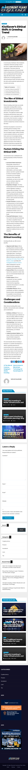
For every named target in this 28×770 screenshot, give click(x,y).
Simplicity (8, 259)
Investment (4, 23)
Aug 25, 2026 (8, 614)
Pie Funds (14, 259)
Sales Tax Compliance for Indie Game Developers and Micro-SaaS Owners (13, 611)
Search (4, 525)
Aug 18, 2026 (8, 628)
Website (4, 501)
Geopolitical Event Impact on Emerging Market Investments (13, 434)
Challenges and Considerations (12, 94)
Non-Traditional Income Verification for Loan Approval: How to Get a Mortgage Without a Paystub (13, 578)
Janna (13, 404)
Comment (5, 455)
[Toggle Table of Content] (17, 87)
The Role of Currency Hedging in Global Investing (8, 369)
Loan (3, 552)
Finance (4, 544)
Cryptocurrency (6, 541)
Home (8, 767)
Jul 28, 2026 (7, 643)
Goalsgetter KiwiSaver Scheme (14, 262)
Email (4, 492)
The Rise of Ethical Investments (12, 89)
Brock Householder (13, 36)
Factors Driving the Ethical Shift (12, 91)
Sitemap (13, 767)
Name (4, 484)
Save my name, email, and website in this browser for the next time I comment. (12, 512)
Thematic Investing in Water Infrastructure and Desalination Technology (13, 402)
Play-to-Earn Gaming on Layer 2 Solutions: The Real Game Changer (12, 626)
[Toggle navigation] (25, 15)
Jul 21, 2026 (7, 658)
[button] (22, 14)
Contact (18, 767)
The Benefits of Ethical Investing (12, 92)
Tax (3, 555)
